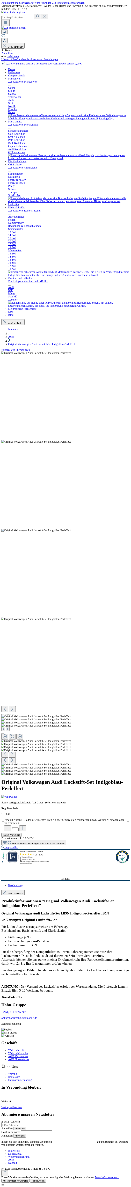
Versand (12, 1073)
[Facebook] (3, 1095)
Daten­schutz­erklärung (20, 1080)
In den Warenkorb (11, 835)
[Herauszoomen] (4, 736)
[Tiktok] (11, 1095)
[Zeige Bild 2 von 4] (6, 714)
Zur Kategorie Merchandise (23, 124)
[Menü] (5, 22)
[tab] (15, 885)
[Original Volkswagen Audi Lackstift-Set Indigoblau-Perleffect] (36, 353)
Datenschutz (14, 1153)
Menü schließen (15, 47)
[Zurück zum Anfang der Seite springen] (4, 1173)
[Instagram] (8, 1095)
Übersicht (6, 59)
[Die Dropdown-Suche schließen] (44, 16)
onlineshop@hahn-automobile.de (19, 1017)
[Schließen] (2, 733)
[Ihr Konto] (4, 40)
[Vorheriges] (4, 709)
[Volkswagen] (65, 796)
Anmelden (7, 53)
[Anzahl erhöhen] (22, 828)
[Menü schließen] (9, 85)
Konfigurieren (38, 1180)
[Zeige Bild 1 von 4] (2, 714)
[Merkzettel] (3, 36)
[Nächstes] (12, 709)
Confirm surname (10, 1132)
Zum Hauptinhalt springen (15, 2)
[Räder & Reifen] (69, 275)
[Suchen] (37, 16)
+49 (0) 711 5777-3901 (13, 1012)
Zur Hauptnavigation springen (68, 2)
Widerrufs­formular (18, 1053)
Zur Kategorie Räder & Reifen (24, 210)
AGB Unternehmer (18, 1059)
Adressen (38, 59)
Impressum (14, 1076)
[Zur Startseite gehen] (13, 12)
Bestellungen (51, 59)
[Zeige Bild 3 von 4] (9, 714)
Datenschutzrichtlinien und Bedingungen (75, 1141)
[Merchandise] (69, 158)
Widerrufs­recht (16, 1050)
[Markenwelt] (69, 118)
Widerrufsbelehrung (19, 1156)
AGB (11, 1159)
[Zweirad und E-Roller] (69, 305)
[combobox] (17, 17)
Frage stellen (11, 847)
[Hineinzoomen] (19, 736)
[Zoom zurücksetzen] (12, 736)
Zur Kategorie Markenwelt (22, 81)
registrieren (13, 56)
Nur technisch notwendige (15, 1180)
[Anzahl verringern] (7, 828)
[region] (65, 563)
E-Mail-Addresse (10, 1121)
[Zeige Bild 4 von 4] (13, 714)
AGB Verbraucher (18, 1056)
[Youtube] (15, 1095)
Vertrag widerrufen (11, 1107)
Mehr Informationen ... (107, 1177)
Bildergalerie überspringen (15, 349)
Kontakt (12, 1162)
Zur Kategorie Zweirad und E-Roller (28, 281)
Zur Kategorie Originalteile (22, 167)
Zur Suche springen (41, 2)
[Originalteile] (69, 201)
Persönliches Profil (22, 59)
